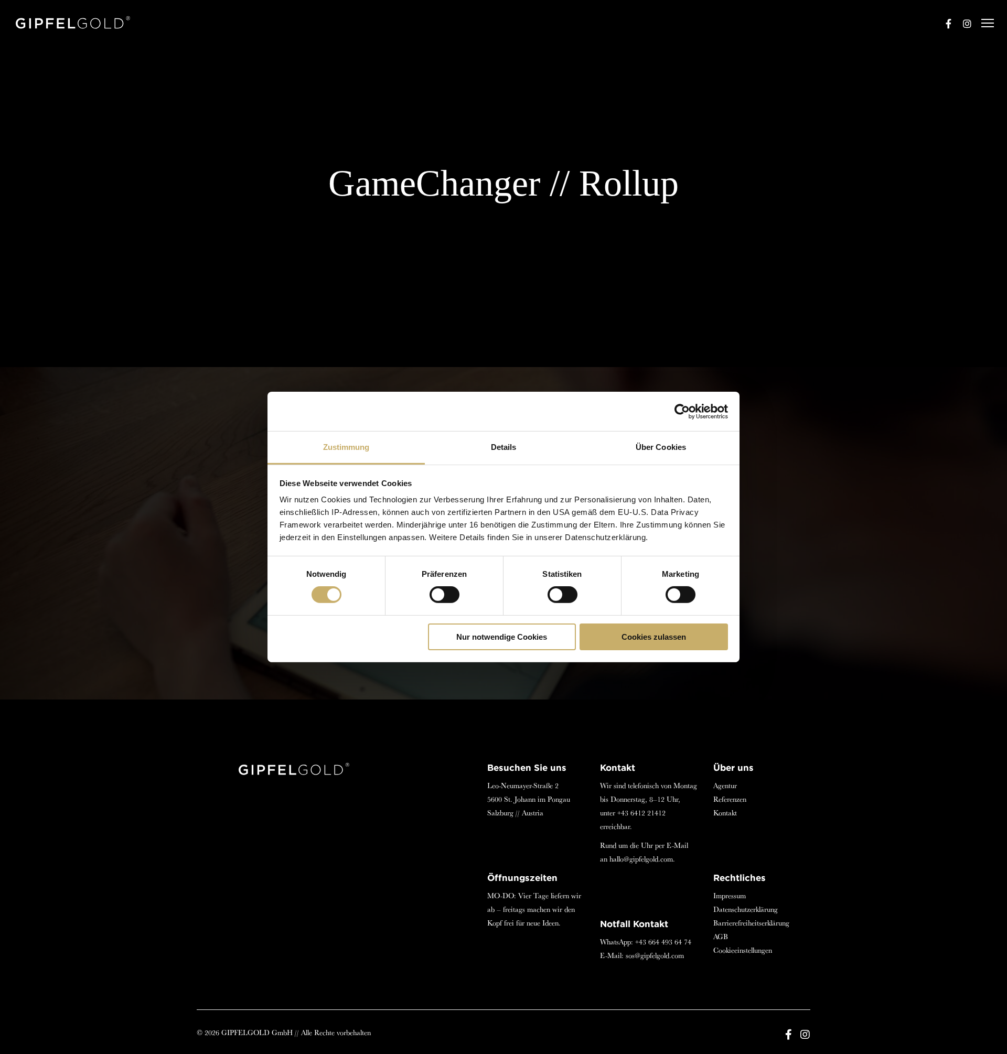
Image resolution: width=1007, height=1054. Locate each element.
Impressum (729, 895)
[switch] (444, 594)
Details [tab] (504, 447)
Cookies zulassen (654, 636)
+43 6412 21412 (641, 813)
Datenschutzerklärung (745, 909)
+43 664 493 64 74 (663, 942)
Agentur (725, 785)
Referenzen (729, 799)
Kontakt (725, 813)
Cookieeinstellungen (742, 950)
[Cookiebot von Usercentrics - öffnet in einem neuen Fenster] (682, 411)
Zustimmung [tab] (346, 447)
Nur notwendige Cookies (501, 636)
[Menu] (983, 23)
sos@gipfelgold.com (655, 955)
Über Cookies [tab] (661, 447)
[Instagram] (962, 23)
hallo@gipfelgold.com (641, 859)
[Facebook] (943, 23)
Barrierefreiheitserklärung (751, 923)
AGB (720, 936)
